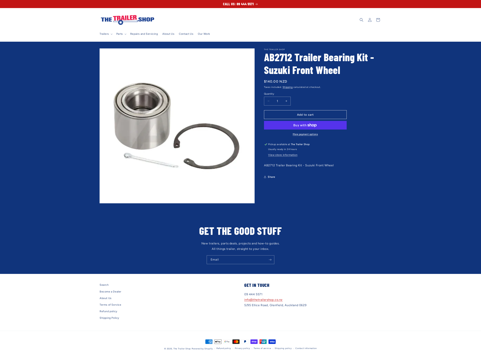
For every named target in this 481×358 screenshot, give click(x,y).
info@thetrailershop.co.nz (263, 299)
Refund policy (108, 311)
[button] (105, 34)
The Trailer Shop (182, 348)
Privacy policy (242, 348)
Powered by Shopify (202, 348)
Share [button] (271, 177)
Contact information (306, 348)
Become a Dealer (110, 291)
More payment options (305, 134)
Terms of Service (110, 304)
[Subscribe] (270, 259)
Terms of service (262, 348)
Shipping (288, 87)
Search (104, 284)
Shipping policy (283, 348)
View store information (282, 155)
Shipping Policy (109, 318)
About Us (106, 298)
